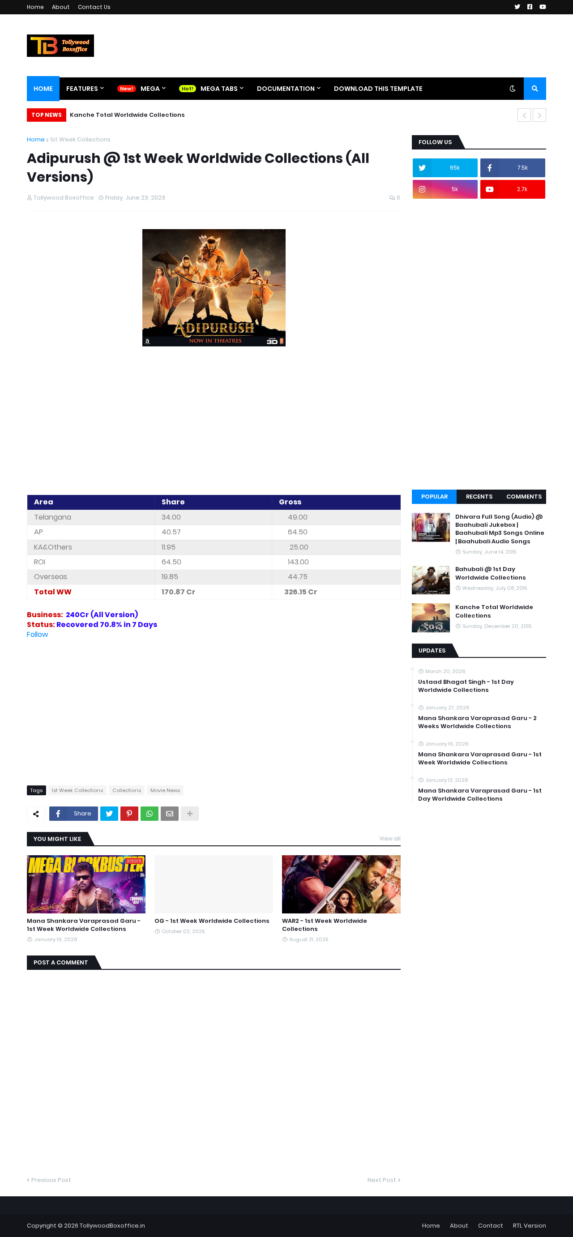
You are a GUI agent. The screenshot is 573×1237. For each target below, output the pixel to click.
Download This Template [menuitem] (378, 88)
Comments (524, 496)
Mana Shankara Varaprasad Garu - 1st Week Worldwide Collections (84, 925)
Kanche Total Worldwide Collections (127, 115)
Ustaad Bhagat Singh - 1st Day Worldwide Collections (466, 686)
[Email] (170, 813)
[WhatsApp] (149, 813)
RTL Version (529, 1225)
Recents (479, 496)
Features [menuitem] (82, 88)
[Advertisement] (214, 422)
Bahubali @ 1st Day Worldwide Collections (490, 573)
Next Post (382, 1180)
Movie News (165, 790)
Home (35, 7)
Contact (490, 1225)
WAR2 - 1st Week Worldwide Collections (324, 925)
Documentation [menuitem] (286, 88)
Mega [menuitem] (150, 88)
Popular (434, 496)
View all (390, 838)
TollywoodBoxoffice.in (112, 1225)
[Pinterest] (129, 813)
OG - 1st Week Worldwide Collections (211, 921)
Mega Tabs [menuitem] (219, 88)
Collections (126, 790)
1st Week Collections (80, 139)
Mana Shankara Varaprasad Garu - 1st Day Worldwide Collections (480, 795)
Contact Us (94, 7)
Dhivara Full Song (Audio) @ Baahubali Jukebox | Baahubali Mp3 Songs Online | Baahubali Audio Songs (499, 529)
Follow (37, 634)
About (61, 7)
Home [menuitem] (43, 88)
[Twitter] (109, 813)
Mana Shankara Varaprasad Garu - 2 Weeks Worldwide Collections (477, 722)
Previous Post (51, 1180)
